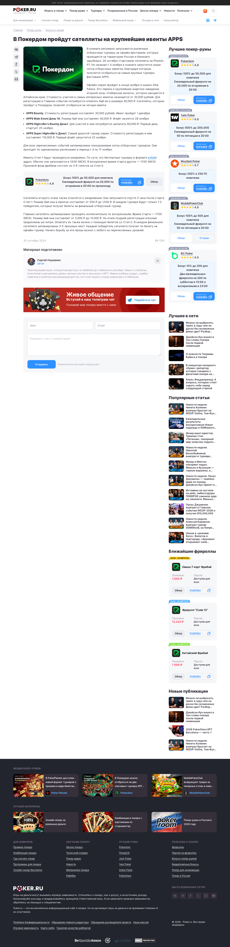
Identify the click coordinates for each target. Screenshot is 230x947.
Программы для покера (27, 864)
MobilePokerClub (192, 203)
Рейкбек (71, 875)
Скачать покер (50, 20)
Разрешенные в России (123, 10)
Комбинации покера (24, 852)
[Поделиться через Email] (16, 79)
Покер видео (73, 858)
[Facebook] (190, 896)
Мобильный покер (123, 20)
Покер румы (77, 10)
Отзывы (204, 238)
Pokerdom (42, 179)
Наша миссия (141, 922)
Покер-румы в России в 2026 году (198, 822)
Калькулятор (171, 20)
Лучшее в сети (150, 20)
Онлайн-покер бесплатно (27, 869)
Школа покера (149, 10)
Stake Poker (126, 869)
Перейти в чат (145, 300)
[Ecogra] (122, 940)
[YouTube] (214, 896)
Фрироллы (178, 847)
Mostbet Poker (190, 161)
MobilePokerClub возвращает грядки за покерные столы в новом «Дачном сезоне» (198, 782)
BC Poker (187, 253)
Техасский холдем (77, 852)
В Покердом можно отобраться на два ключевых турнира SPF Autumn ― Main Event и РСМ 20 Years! (128, 782)
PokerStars (125, 875)
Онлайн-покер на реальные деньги (56, 822)
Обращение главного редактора (70, 922)
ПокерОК (124, 852)
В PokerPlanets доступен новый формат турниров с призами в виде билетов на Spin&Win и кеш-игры (61, 782)
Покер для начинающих (185, 869)
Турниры (96, 10)
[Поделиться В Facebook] (16, 64)
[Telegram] (183, 896)
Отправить (41, 364)
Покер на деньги (73, 20)
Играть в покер (54, 10)
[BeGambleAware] (88, 940)
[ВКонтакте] (175, 896)
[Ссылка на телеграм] (215, 20)
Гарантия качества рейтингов (74, 927)
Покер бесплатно (98, 20)
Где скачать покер (24, 858)
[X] (198, 896)
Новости (169, 10)
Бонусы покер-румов (184, 858)
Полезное (183, 10)
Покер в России (181, 875)
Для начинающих (23, 20)
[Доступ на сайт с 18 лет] (107, 940)
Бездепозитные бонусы (185, 864)
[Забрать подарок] (205, 11)
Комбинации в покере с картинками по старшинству (128, 822)
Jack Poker (125, 858)
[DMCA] (145, 940)
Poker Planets (59, 792)
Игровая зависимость (26, 927)
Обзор (154, 181)
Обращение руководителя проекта (111, 922)
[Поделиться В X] (16, 72)
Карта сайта (48, 927)
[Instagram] (206, 896)
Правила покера (22, 847)
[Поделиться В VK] (16, 50)
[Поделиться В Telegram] (16, 57)
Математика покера (77, 869)
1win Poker (188, 115)
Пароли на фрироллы (184, 852)
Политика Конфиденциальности (31, 922)
